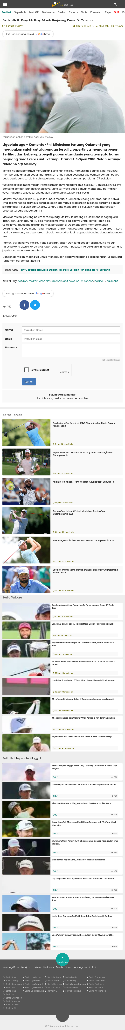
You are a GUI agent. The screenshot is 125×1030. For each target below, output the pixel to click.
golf (19, 281)
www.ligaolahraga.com (66, 1026)
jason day (45, 281)
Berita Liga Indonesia (34, 990)
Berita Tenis (11, 990)
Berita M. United (55, 977)
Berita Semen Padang (75, 984)
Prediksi (6, 12)
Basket (62, 12)
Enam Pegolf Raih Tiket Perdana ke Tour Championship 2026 (83, 540)
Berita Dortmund (96, 984)
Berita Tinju (10, 987)
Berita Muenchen (14, 997)
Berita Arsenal (54, 980)
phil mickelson (84, 281)
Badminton (48, 12)
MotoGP (34, 12)
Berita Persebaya (73, 990)
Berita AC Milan (96, 987)
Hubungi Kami (81, 967)
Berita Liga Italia (32, 980)
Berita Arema (71, 987)
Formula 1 (96, 12)
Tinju (108, 12)
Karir (94, 967)
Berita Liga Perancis (34, 987)
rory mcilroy (30, 281)
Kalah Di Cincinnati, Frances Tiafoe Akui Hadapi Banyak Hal (84, 481)
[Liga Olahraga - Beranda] (62, 4)
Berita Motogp (12, 980)
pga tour (99, 281)
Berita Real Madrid (97, 980)
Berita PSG (52, 990)
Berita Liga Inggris (33, 977)
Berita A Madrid (13, 1004)
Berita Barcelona (97, 977)
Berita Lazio (11, 994)
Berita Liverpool (55, 984)
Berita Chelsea (54, 987)
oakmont (112, 281)
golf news (69, 281)
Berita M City (11, 1007)
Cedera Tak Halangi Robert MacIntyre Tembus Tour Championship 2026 (79, 512)
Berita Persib (71, 977)
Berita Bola (11, 977)
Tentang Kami (10, 967)
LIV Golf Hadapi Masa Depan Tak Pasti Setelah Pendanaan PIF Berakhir (65, 269)
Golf (116, 12)
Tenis (84, 12)
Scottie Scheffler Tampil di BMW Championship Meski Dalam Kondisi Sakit (84, 424)
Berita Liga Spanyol (33, 984)
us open (57, 281)
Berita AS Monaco (97, 990)
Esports (73, 12)
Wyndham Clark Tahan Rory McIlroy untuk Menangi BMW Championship (83, 454)
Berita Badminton (14, 984)
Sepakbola (20, 12)
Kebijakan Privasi (31, 967)
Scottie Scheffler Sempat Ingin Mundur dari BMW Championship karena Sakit (85, 571)
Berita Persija (71, 980)
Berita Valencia (13, 1001)
